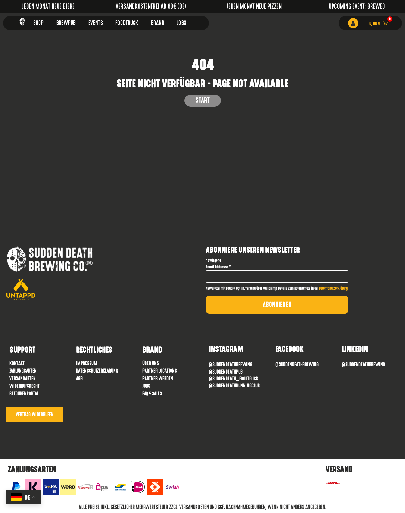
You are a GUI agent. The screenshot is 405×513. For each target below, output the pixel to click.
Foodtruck (126, 23)
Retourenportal (24, 393)
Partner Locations (159, 371)
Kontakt (17, 363)
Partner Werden (157, 378)
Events (95, 23)
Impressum (86, 363)
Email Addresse (218, 267)
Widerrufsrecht (24, 386)
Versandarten (22, 378)
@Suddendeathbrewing (230, 364)
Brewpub (66, 23)
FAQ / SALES (152, 393)
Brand (157, 23)
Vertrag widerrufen (34, 414)
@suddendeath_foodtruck (233, 378)
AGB (79, 378)
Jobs (181, 23)
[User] (353, 23)
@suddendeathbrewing (297, 364)
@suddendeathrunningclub (234, 385)
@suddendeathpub (226, 371)
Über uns (150, 363)
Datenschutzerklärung (333, 288)
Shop (38, 23)
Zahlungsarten (23, 371)
